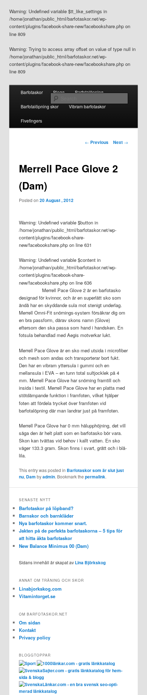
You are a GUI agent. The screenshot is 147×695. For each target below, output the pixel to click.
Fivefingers (31, 121)
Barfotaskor (32, 92)
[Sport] (27, 663)
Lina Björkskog (90, 562)
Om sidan (29, 622)
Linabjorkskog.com (40, 588)
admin (48, 476)
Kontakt (27, 630)
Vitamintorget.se (37, 596)
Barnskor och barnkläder (46, 515)
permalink (95, 476)
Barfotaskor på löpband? (46, 508)
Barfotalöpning (89, 92)
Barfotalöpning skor (40, 106)
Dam (31, 476)
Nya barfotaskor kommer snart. (53, 523)
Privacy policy (34, 637)
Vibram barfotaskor (87, 106)
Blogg (59, 92)
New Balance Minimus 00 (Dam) (53, 546)
